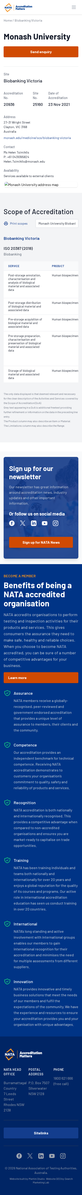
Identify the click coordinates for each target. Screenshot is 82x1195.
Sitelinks (41, 1133)
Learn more (17, 677)
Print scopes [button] (19, 223)
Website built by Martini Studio (27, 1178)
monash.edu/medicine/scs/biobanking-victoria (37, 138)
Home (8, 20)
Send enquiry (41, 52)
